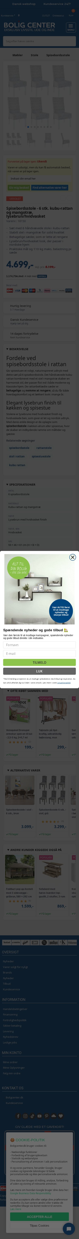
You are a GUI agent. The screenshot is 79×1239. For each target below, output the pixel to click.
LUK (39, 671)
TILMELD (39, 662)
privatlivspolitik (63, 682)
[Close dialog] (72, 557)
